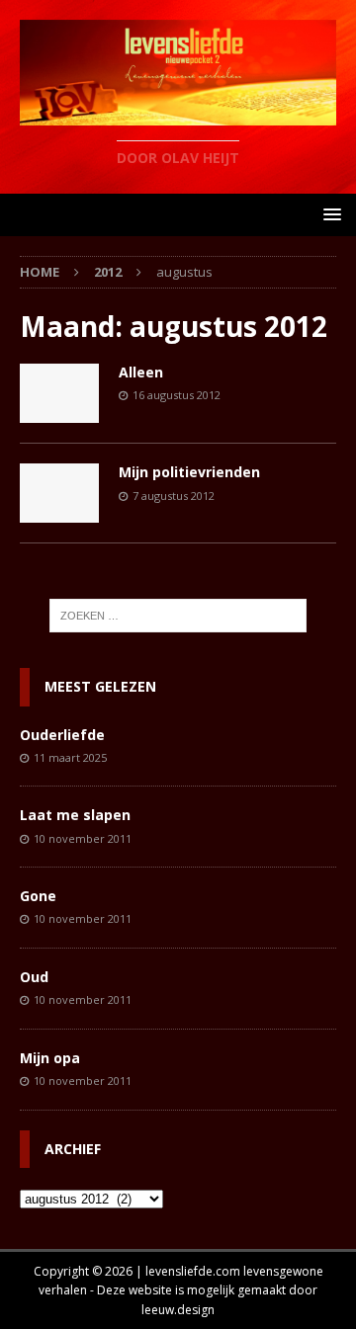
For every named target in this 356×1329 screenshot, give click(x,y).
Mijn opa (50, 1057)
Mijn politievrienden (189, 471)
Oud (34, 976)
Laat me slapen (75, 814)
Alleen (141, 372)
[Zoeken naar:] (178, 615)
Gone (38, 895)
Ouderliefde (62, 734)
